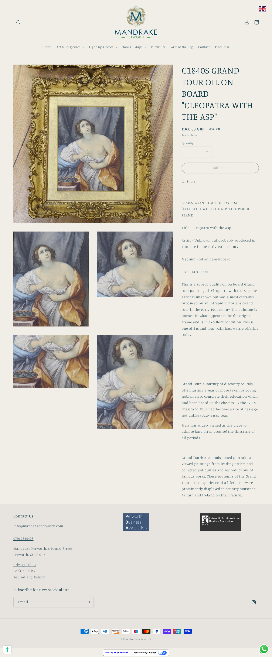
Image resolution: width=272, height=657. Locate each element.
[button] (18, 22)
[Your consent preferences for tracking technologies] (7, 650)
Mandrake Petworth (140, 639)
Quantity (187, 143)
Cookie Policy (24, 571)
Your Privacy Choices (144, 652)
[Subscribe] (88, 602)
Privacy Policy (24, 564)
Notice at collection (117, 652)
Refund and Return (29, 577)
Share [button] (191, 181)
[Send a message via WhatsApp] (264, 649)
